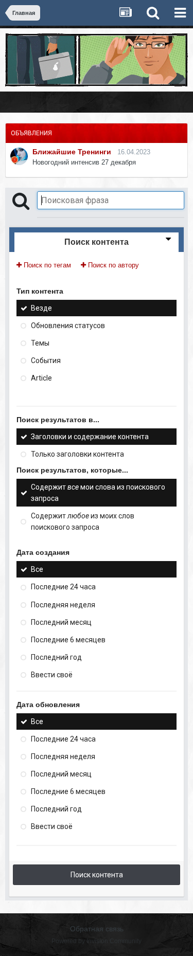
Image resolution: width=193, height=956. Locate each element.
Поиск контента (97, 875)
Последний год (56, 657)
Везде (41, 308)
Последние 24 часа (63, 587)
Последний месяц (61, 622)
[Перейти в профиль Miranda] (19, 156)
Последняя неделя (63, 605)
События (46, 360)
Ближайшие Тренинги (71, 152)
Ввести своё (52, 675)
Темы (40, 343)
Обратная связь (97, 929)
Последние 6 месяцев (68, 640)
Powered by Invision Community (96, 941)
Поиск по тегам (46, 265)
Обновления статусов (68, 325)
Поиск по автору (112, 265)
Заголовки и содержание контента (90, 436)
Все (37, 569)
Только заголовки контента (77, 454)
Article (41, 378)
